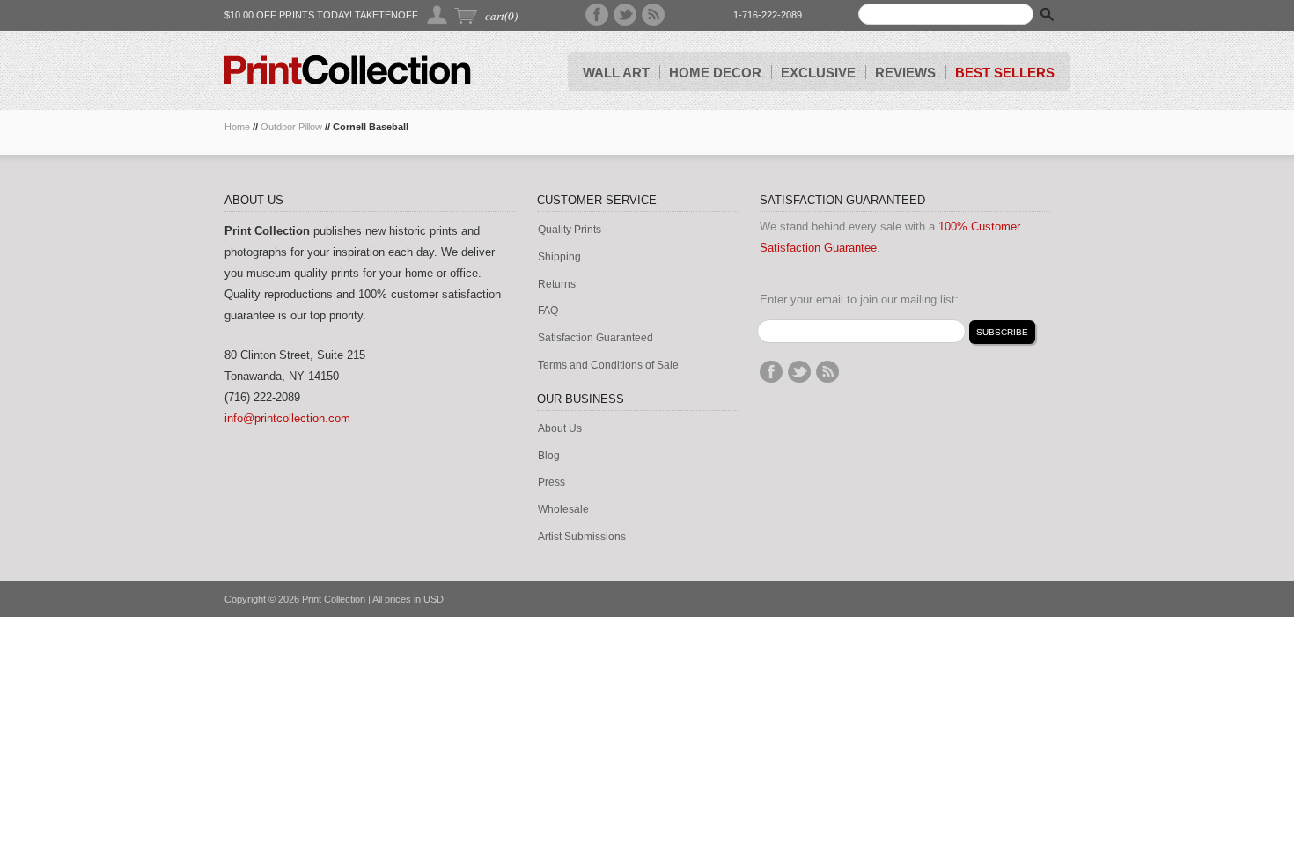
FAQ (548, 311)
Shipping (559, 257)
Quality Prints (569, 230)
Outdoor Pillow (291, 126)
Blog (549, 456)
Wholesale (563, 510)
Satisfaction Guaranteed (595, 338)
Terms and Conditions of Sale (608, 365)
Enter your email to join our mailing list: (859, 299)
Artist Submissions (582, 537)
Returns (557, 284)
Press (551, 482)
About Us (560, 429)
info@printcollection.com (287, 418)
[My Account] (438, 15)
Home (237, 126)
